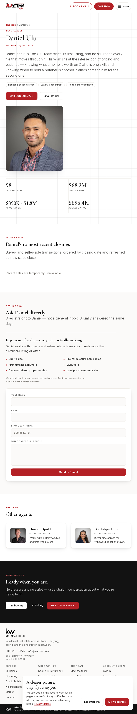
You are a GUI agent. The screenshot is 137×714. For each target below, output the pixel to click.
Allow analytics (117, 701)
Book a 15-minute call (63, 605)
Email (14, 410)
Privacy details (42, 703)
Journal (10, 697)
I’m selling (37, 605)
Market (10, 692)
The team (11, 24)
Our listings (12, 676)
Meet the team (79, 671)
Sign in (107, 671)
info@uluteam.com (38, 651)
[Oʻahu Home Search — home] (15, 6)
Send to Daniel (68, 472)
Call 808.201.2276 (21, 95)
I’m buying (16, 605)
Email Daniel (51, 95)
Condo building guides (18, 681)
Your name (18, 395)
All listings (11, 671)
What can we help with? (27, 441)
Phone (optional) (22, 426)
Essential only (92, 701)
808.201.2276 (15, 651)
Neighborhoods (15, 686)
